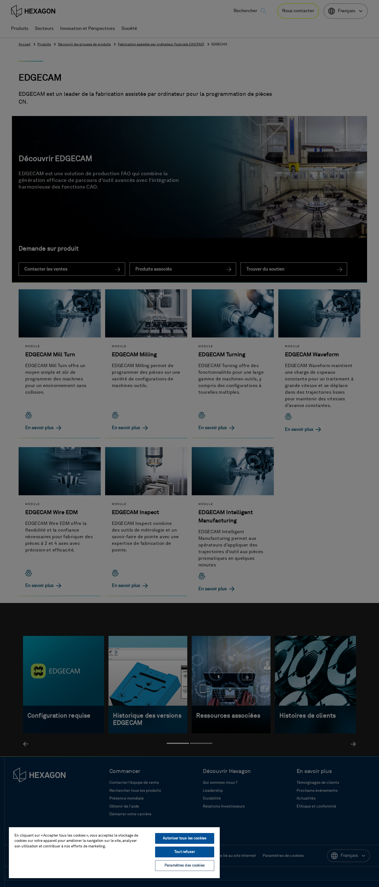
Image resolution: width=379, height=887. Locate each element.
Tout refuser (184, 852)
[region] (114, 852)
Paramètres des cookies (185, 865)
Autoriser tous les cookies (184, 838)
